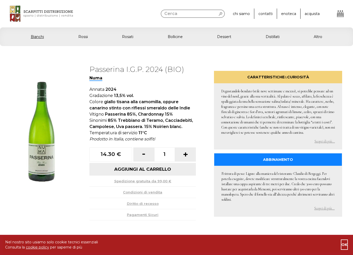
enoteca (288, 13)
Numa (95, 78)
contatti (265, 13)
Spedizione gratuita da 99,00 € (142, 181)
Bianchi (37, 36)
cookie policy (37, 247)
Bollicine (175, 36)
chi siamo (241, 13)
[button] (176, 36)
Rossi (83, 36)
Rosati (127, 36)
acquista (312, 13)
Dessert (224, 36)
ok (344, 244)
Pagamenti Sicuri (142, 215)
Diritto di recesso (143, 203)
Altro (318, 36)
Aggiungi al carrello (142, 169)
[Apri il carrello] (340, 13)
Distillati (273, 36)
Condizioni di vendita (142, 192)
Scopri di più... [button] (324, 141)
